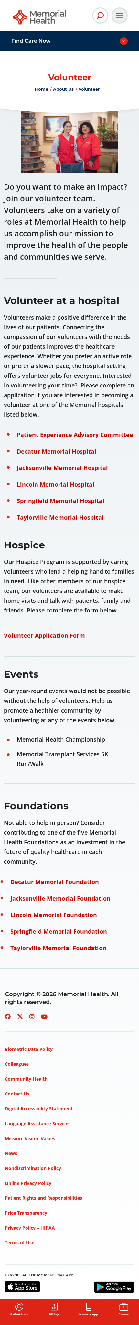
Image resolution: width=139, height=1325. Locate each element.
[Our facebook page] (8, 1016)
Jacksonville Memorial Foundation (60, 898)
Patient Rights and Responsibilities (43, 1198)
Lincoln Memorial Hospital (55, 484)
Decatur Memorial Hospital (56, 451)
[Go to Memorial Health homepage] (39, 19)
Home (41, 89)
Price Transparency (26, 1213)
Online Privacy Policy (28, 1183)
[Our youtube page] (44, 1016)
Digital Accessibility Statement (39, 1109)
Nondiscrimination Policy (33, 1168)
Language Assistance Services (37, 1123)
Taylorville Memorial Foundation (58, 948)
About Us (63, 89)
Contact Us (17, 1094)
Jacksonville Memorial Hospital (62, 468)
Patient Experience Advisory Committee (75, 435)
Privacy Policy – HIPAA (30, 1228)
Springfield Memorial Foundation (58, 931)
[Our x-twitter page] (20, 1016)
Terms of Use (19, 1243)
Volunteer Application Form (44, 635)
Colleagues (17, 1064)
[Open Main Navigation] (120, 15)
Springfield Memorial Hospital (60, 501)
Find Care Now (31, 41)
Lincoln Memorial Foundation (53, 915)
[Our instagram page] (32, 1016)
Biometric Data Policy (29, 1049)
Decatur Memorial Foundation (54, 882)
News (11, 1153)
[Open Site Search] (100, 15)
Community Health (26, 1079)
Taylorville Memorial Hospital (60, 517)
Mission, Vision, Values (30, 1138)
